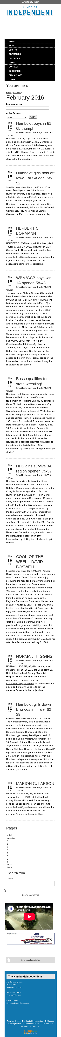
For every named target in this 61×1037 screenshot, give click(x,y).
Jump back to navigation (30, 960)
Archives (17, 92)
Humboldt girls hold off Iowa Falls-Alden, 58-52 (35, 178)
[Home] (31, 11)
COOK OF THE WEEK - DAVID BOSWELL (29, 561)
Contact (13, 66)
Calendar (14, 58)
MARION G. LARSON (35, 783)
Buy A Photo (15, 75)
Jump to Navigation (30, 1)
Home (12, 41)
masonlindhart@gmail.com (20, 257)
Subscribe (14, 70)
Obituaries (15, 54)
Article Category (13, 113)
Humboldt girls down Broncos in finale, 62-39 (34, 709)
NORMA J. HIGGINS (34, 656)
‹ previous (11, 837)
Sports (13, 49)
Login (12, 79)
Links (12, 62)
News (12, 45)
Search (10, 878)
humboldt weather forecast (38, 31)
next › (9, 864)
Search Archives (14, 103)
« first (9, 835)
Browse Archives (30, 895)
